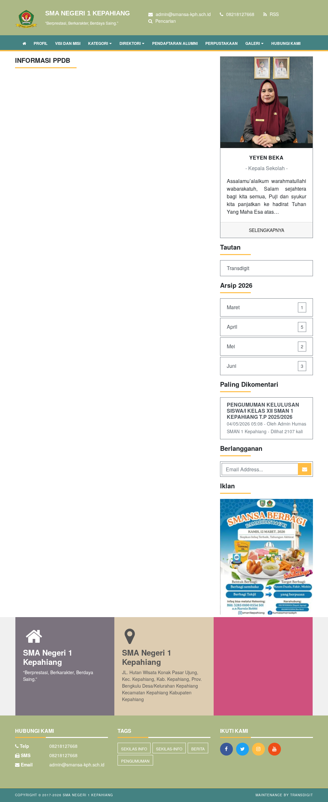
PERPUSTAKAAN (221, 43)
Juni (265, 365)
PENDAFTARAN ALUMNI (175, 43)
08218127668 (63, 755)
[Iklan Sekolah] (266, 557)
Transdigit (238, 268)
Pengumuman (135, 761)
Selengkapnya (266, 230)
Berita (198, 748)
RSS (273, 14)
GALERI (252, 43)
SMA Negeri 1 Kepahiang (87, 795)
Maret (265, 307)
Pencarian (165, 21)
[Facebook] (228, 749)
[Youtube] (276, 749)
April (265, 326)
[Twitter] (244, 749)
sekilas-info (169, 748)
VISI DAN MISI (67, 43)
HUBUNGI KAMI (285, 43)
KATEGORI (98, 43)
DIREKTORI (130, 43)
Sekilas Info (134, 748)
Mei (265, 346)
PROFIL (40, 43)
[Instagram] (260, 749)
